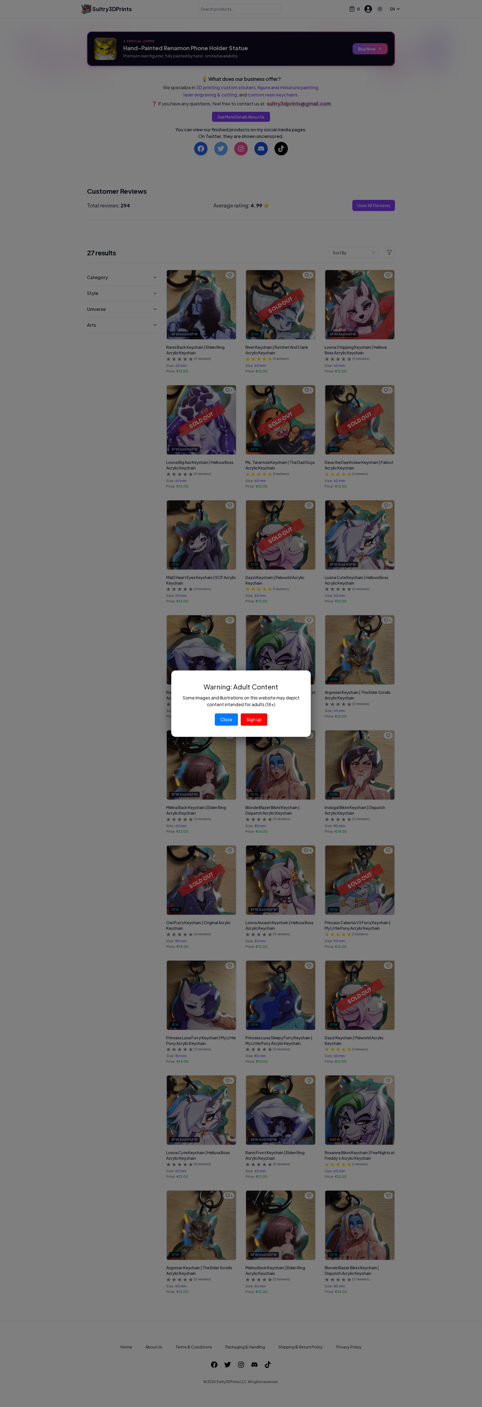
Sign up (254, 719)
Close (226, 719)
